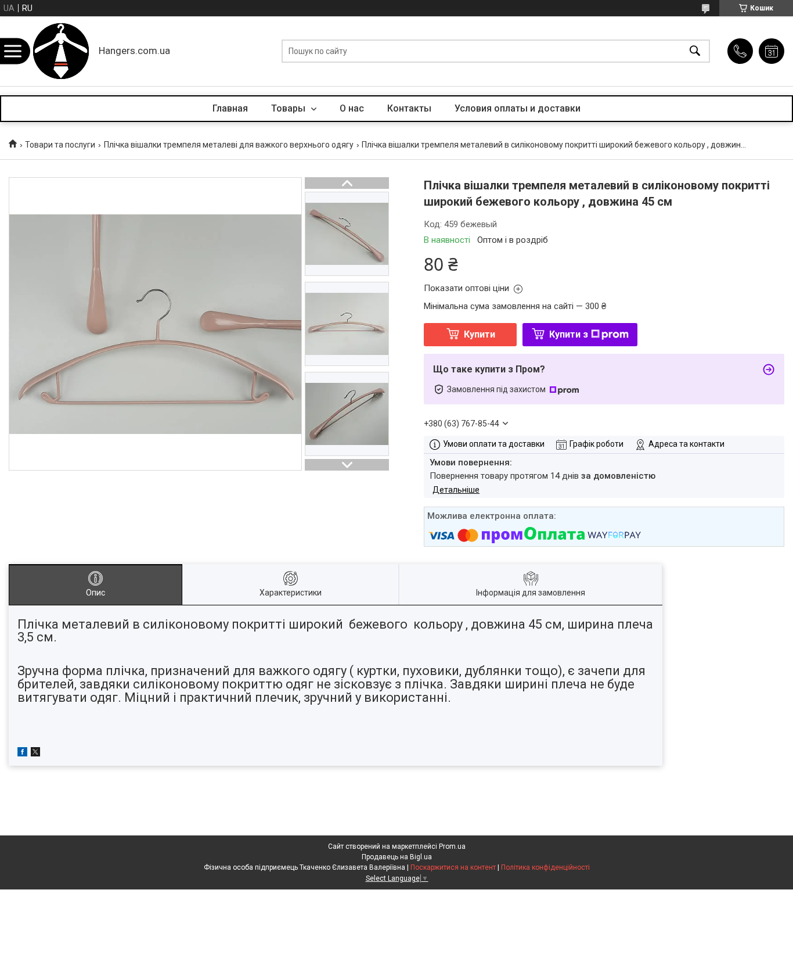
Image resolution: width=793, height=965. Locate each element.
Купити (479, 334)
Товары (289, 108)
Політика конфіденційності (545, 867)
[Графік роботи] (771, 51)
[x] (35, 753)
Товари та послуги (60, 144)
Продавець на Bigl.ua (397, 857)
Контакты (409, 108)
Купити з (568, 334)
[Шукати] (695, 51)
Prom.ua (452, 846)
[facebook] (22, 753)
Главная (230, 108)
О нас (352, 108)
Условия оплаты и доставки (518, 108)
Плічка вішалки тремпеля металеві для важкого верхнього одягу (229, 144)
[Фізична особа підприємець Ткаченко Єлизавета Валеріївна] (61, 51)
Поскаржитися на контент (453, 867)
